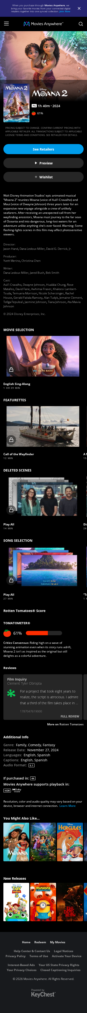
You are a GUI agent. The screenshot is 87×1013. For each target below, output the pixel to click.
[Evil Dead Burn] (70, 902)
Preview (46, 163)
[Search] (81, 24)
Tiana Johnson (57, 302)
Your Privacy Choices (21, 970)
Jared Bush (37, 273)
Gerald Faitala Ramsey (28, 298)
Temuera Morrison (25, 293)
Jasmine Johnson (35, 302)
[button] (42, 356)
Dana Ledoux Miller (32, 249)
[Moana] (16, 842)
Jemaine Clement (70, 298)
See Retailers (43, 149)
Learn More (67, 806)
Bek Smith (52, 273)
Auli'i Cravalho (12, 285)
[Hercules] (70, 842)
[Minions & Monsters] (43, 902)
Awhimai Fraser (41, 289)
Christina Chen (31, 261)
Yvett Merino (11, 261)
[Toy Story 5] (16, 902)
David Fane (22, 289)
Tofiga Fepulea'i (13, 302)
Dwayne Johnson (34, 285)
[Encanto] (43, 842)
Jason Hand (10, 249)
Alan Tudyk (51, 298)
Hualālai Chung (55, 285)
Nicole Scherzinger (51, 293)
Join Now (64, 11)
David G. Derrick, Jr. (59, 249)
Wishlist (46, 177)
